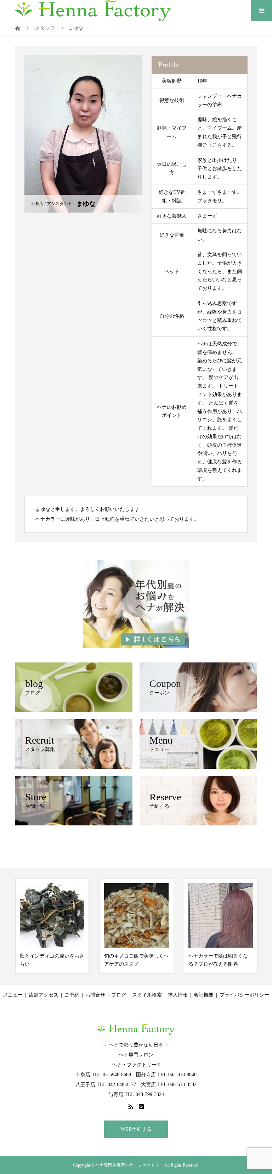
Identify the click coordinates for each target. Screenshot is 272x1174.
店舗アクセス (43, 995)
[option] (52, 926)
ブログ (118, 995)
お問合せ (95, 995)
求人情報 (178, 995)
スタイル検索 (147, 995)
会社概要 (204, 995)
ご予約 (71, 995)
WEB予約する (136, 1129)
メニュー (13, 995)
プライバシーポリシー (244, 995)
